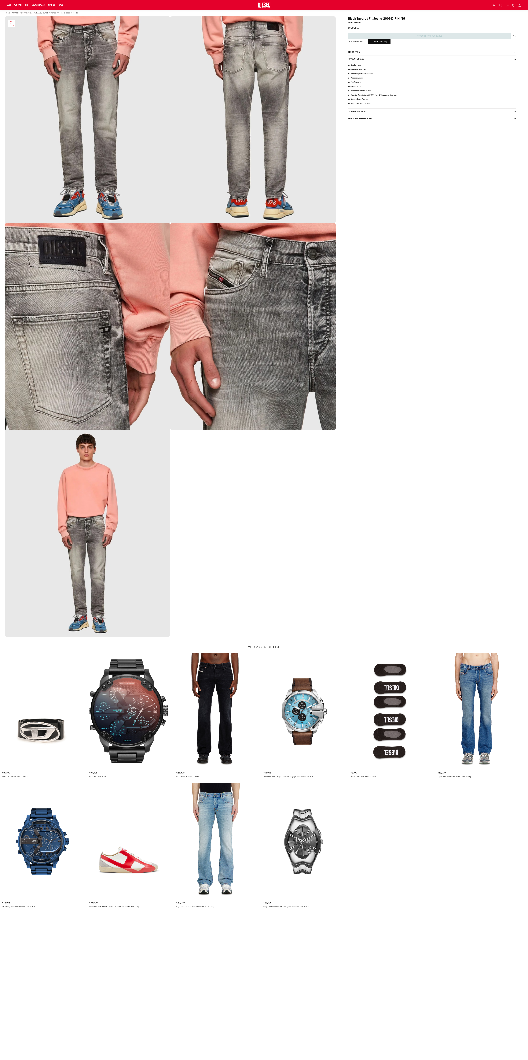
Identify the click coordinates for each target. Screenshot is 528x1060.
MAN (9, 5)
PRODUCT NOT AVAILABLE (429, 36)
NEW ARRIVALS (38, 5)
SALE (61, 5)
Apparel (15, 13)
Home (7, 13)
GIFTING (51, 5)
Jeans (38, 13)
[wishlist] (513, 5)
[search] (500, 5)
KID (26, 5)
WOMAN (18, 5)
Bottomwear (27, 13)
